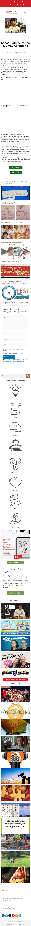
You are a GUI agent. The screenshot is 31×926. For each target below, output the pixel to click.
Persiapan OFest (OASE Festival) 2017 (14, 303)
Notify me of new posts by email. (13, 353)
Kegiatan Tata (23, 52)
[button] (25, 12)
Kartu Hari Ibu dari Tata (9, 203)
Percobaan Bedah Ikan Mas (11, 261)
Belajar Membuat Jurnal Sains (11, 222)
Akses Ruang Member (17, 2)
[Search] (28, 376)
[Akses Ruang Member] (7, 2)
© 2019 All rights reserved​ (15, 921)
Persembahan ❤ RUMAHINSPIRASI (15, 924)
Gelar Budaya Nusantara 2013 (11, 242)
